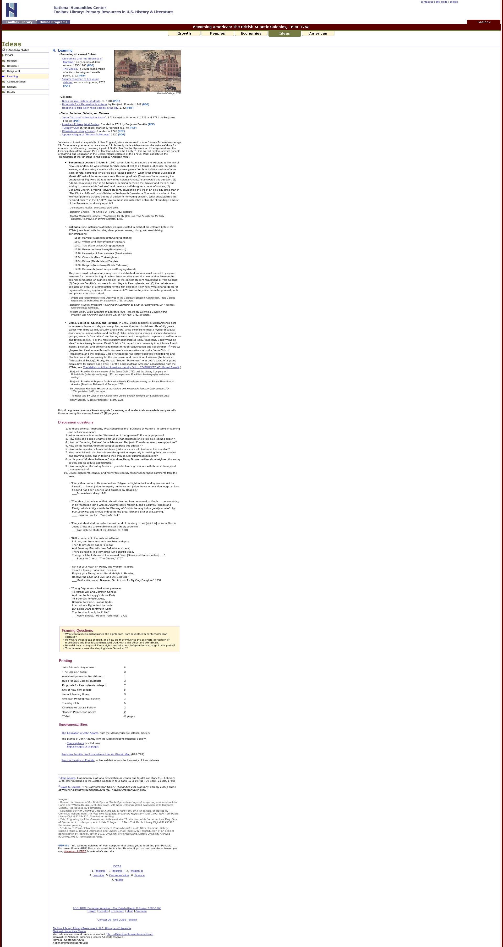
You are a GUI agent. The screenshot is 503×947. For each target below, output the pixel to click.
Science (139, 875)
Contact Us (104, 919)
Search (132, 919)
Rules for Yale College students (81, 101)
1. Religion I (11, 60)
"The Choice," (70, 68)
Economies (117, 911)
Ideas (130, 911)
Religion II (118, 870)
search (454, 1)
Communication (119, 875)
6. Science (10, 86)
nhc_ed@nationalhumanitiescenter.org (130, 934)
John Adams (68, 778)
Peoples (103, 911)
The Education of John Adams (80, 732)
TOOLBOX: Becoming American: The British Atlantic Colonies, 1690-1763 (117, 908)
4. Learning (11, 76)
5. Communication (15, 81)
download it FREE (75, 851)
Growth (92, 911)
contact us (427, 1)
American (141, 911)
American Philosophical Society (80, 124)
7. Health (9, 92)
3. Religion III (12, 71)
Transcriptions (75, 743)
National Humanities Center (69, 931)
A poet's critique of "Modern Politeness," (86, 134)
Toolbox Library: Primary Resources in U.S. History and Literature (92, 928)
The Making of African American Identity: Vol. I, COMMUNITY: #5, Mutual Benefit (131, 367)
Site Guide (119, 919)
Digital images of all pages (83, 746)
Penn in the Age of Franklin (78, 760)
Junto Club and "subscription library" (84, 117)
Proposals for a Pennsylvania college (84, 104)
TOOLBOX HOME (17, 49)
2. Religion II (11, 65)
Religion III (136, 870)
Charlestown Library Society (78, 131)
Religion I (100, 870)
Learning (98, 875)
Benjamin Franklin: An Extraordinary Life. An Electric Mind (96, 754)
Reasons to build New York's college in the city (90, 107)
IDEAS (8, 55)
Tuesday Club (70, 127)
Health (119, 879)
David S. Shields (70, 786)
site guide (441, 1)
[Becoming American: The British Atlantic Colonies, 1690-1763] (484, 21)
